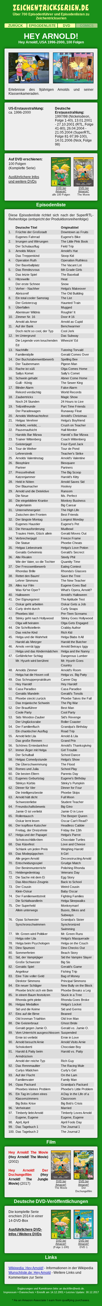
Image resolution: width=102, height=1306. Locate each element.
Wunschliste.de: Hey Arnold (29, 1273)
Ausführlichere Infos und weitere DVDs (23, 179)
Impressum (10, 1292)
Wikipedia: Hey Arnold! (25, 1268)
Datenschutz (26, 1292)
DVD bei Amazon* (61, 190)
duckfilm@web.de (73, 1288)
